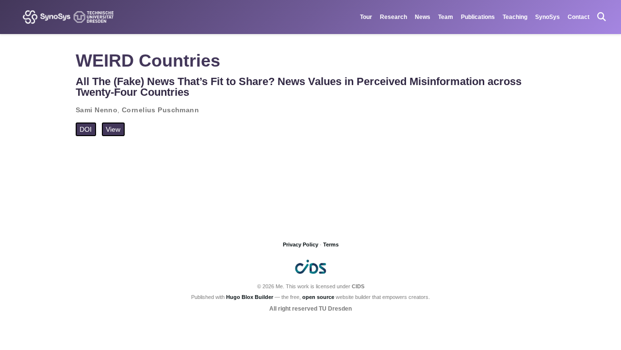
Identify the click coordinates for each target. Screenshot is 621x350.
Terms (331, 244)
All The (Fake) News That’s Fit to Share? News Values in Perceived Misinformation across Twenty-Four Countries (299, 86)
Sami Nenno (96, 110)
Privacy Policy (300, 244)
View (113, 129)
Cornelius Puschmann (160, 110)
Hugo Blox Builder (249, 297)
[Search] (601, 17)
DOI (86, 129)
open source (318, 297)
